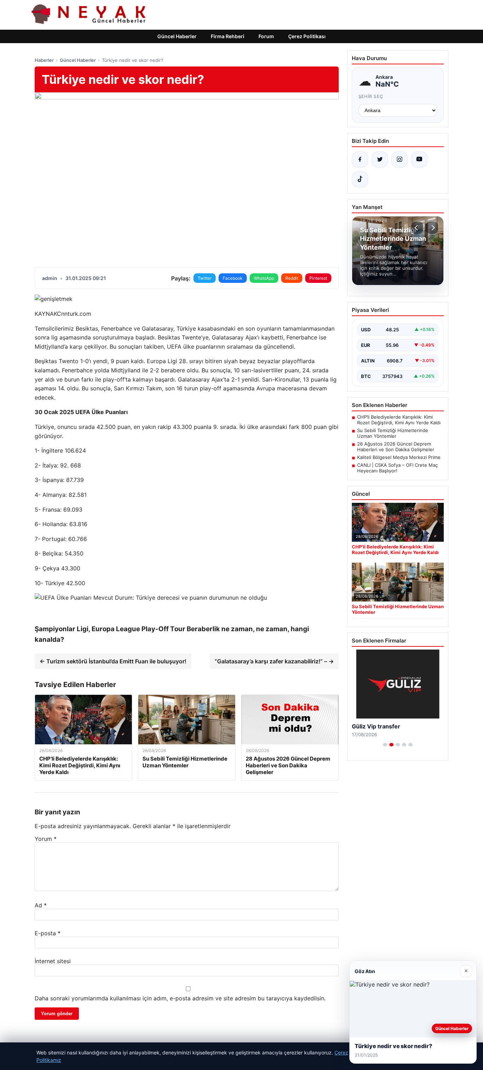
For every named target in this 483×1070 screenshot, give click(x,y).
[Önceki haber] (417, 228)
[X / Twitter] (380, 159)
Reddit (291, 278)
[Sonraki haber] (432, 228)
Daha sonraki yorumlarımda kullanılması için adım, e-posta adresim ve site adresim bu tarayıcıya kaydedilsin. (180, 998)
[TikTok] (360, 179)
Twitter (204, 278)
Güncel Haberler (177, 36)
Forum (266, 36)
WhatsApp (264, 278)
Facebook (233, 278)
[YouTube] (419, 159)
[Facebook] (360, 159)
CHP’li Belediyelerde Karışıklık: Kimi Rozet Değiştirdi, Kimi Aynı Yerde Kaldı (399, 419)
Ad (41, 905)
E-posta (47, 933)
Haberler (44, 60)
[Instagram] (399, 159)
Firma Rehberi (227, 36)
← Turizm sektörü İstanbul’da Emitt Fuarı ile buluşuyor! (113, 661)
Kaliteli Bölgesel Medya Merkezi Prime (399, 457)
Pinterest (318, 278)
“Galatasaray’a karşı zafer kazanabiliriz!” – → (274, 661)
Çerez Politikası (307, 36)
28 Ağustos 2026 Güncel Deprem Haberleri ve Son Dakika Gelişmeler (395, 446)
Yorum (46, 838)
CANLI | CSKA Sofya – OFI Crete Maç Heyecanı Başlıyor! (397, 467)
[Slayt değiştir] (385, 744)
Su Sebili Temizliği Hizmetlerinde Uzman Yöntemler (392, 433)
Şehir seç (371, 96)
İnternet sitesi (53, 961)
